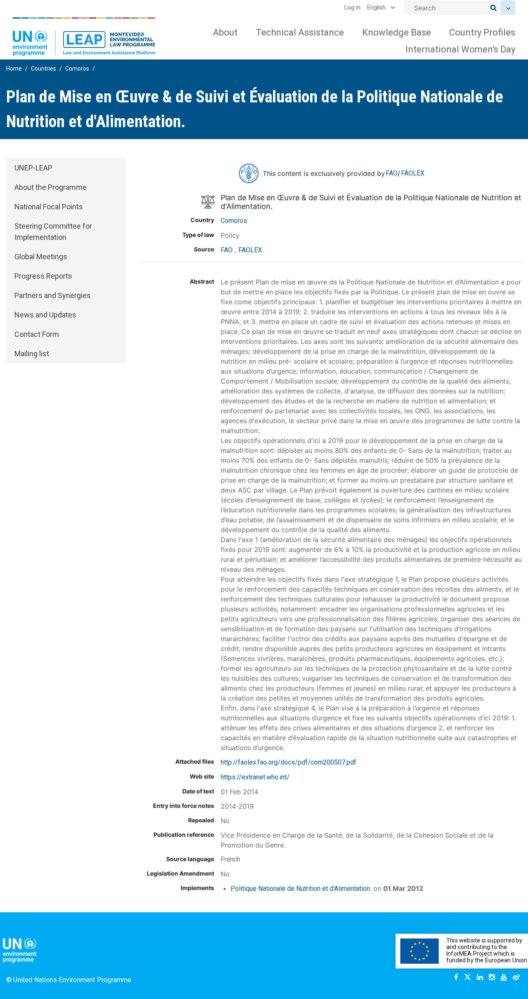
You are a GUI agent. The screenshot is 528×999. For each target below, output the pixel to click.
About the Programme (50, 187)
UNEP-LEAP (33, 167)
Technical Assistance (300, 32)
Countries (43, 68)
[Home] (84, 36)
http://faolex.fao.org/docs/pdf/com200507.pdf (288, 762)
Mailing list (31, 353)
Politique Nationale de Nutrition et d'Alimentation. (301, 888)
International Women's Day (460, 49)
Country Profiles (482, 32)
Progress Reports (43, 276)
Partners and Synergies (52, 295)
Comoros (77, 68)
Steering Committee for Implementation (53, 231)
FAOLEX (412, 173)
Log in (352, 7)
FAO (392, 173)
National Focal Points (48, 206)
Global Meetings (40, 256)
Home (14, 68)
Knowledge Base (396, 32)
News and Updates (45, 314)
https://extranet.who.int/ (255, 777)
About (225, 32)
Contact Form (36, 334)
